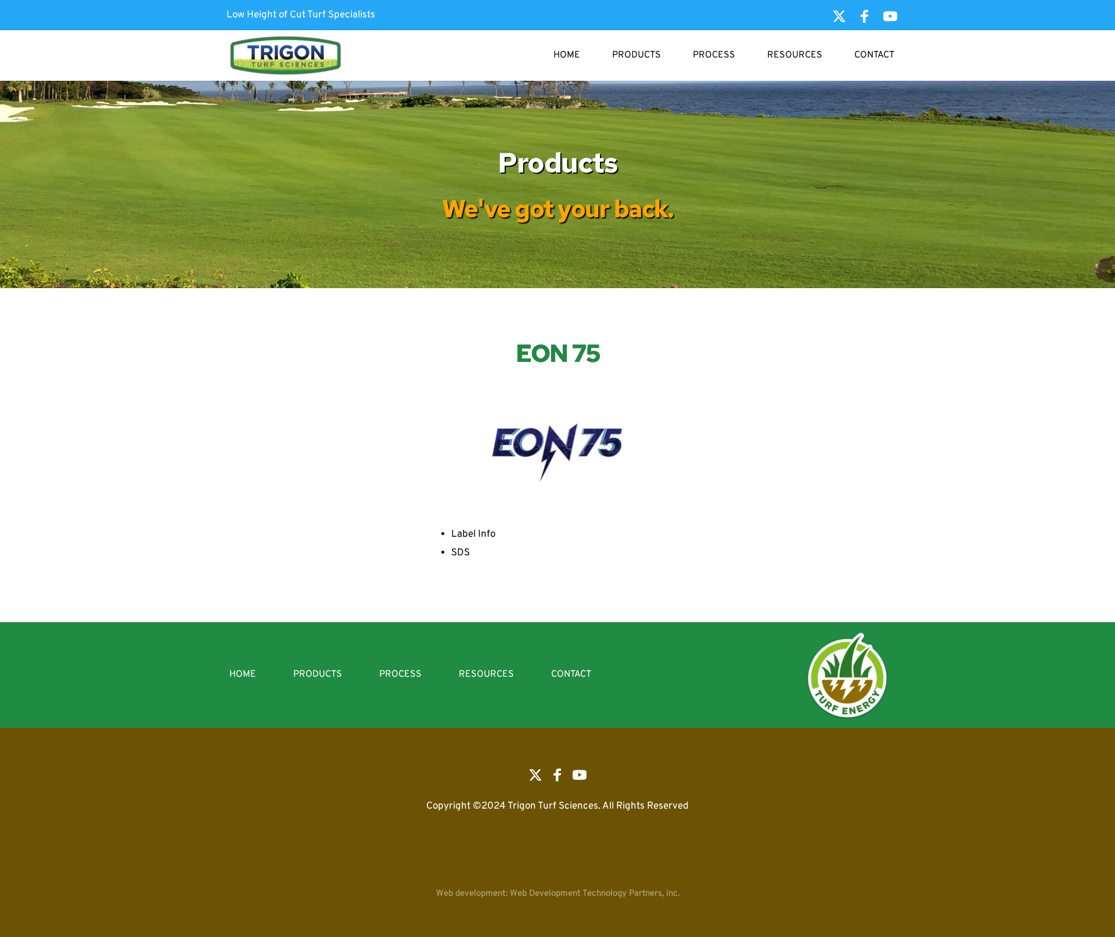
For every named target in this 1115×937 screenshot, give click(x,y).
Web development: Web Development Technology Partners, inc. (557, 893)
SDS (460, 553)
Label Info (473, 534)
